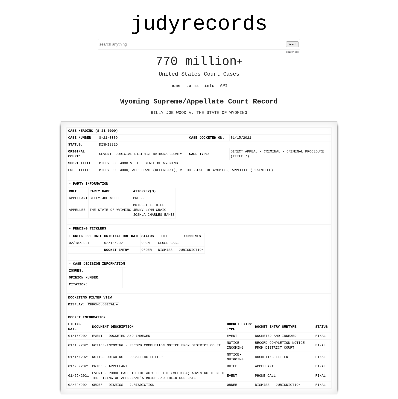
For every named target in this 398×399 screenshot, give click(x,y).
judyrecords (199, 24)
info (209, 85)
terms (192, 85)
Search (292, 44)
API (224, 85)
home (175, 85)
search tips (292, 51)
